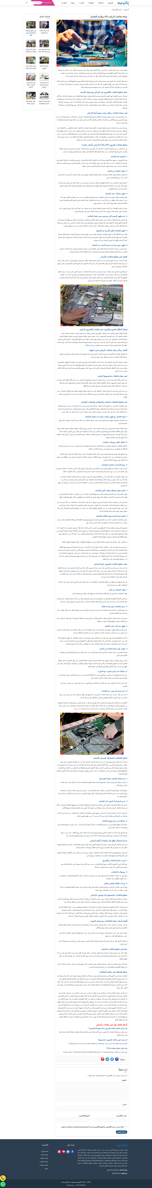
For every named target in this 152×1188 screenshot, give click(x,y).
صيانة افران (44, 1151)
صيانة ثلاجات (44, 1155)
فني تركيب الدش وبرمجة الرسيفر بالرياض (44, 85)
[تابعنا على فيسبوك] (72, 1152)
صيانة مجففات (43, 1165)
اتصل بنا (64, 3)
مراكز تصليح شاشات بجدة (77, 409)
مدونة (73, 3)
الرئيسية (110, 3)
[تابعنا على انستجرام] (59, 1152)
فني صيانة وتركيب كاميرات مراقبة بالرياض (31, 85)
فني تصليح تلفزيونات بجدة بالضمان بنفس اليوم (31, 33)
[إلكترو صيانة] (123, 3)
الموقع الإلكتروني (84, 1116)
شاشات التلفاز (119, 197)
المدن (82, 3)
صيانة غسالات (44, 1158)
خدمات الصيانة (106, 117)
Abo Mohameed (81, 1185)
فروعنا (92, 3)
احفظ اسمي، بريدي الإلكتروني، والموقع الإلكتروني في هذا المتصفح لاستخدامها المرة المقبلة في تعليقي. (92, 1127)
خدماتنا (101, 3)
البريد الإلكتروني (121, 1116)
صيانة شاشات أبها (77, 985)
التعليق (123, 1080)
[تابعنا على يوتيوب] (68, 1152)
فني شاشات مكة (72, 571)
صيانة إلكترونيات (117, 10)
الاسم (124, 1105)
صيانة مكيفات (44, 1162)
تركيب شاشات (88, 771)
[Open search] (27, 2)
